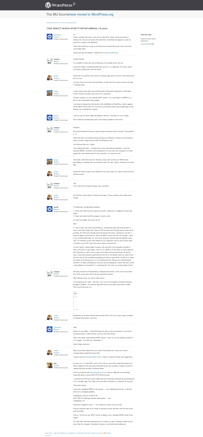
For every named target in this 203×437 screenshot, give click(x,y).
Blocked (56, 209)
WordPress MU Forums (53, 22)
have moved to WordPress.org (91, 14)
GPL (51, 433)
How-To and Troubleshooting (68, 22)
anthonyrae (57, 35)
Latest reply (144, 44)
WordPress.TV (73, 433)
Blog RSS (108, 433)
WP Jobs (87, 433)
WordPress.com (64, 433)
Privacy (47, 433)
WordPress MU (62, 5)
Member (56, 37)
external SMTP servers (94, 357)
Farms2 (56, 116)
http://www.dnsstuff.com (98, 372)
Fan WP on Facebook (97, 433)
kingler (56, 91)
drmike (56, 76)
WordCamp (81, 433)
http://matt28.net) (112, 53)
